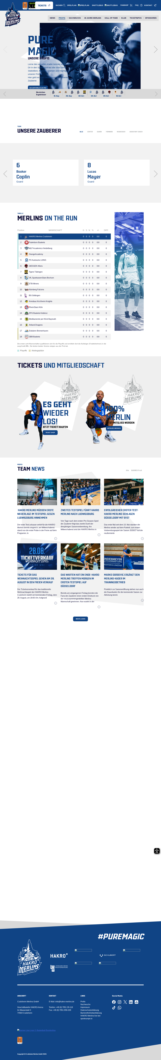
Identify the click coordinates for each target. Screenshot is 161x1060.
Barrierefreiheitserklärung (91, 1013)
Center (90, 131)
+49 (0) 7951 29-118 (64, 1007)
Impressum (85, 1007)
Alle (81, 131)
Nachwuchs (85, 1004)
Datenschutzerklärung (89, 1010)
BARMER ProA (136, 470)
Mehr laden (80, 619)
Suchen (59, 5)
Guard (99, 131)
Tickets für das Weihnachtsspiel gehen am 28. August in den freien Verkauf (35, 578)
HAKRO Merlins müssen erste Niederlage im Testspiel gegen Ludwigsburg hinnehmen (36, 513)
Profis (82, 1002)
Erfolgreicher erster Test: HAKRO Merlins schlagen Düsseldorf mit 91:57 (121, 513)
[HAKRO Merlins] (13, 14)
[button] (79, 82)
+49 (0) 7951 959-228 (62, 1010)
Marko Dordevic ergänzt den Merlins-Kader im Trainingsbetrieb (122, 578)
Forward (109, 131)
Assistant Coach (136, 131)
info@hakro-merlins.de (64, 1002)
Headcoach (121, 131)
